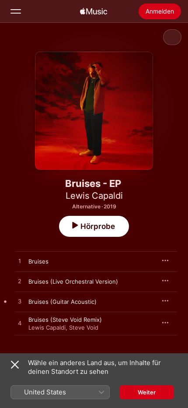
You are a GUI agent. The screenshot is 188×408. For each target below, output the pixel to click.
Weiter (147, 392)
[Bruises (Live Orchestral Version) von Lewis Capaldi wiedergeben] (19, 281)
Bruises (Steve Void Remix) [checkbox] (65, 319)
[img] (93, 11)
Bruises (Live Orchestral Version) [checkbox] (73, 281)
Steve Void (83, 327)
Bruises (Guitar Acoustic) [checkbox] (62, 301)
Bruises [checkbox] (38, 261)
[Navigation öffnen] (15, 11)
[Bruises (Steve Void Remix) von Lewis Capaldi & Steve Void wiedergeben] (19, 323)
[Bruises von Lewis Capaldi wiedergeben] (19, 261)
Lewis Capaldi (94, 195)
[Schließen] (15, 365)
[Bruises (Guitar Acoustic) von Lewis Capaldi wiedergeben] (19, 302)
